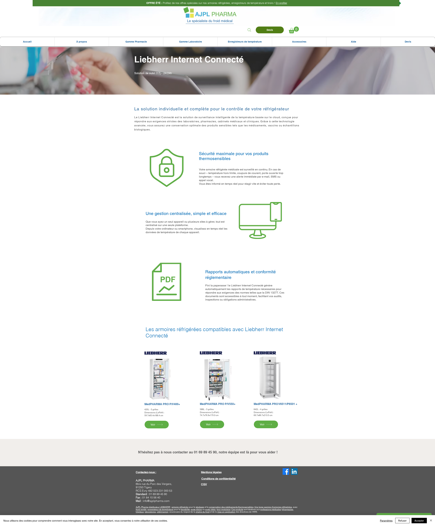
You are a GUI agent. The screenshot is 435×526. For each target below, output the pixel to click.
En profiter (280, 3)
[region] (161, 390)
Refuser (402, 520)
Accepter (419, 520)
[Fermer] (431, 520)
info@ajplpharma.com (156, 501)
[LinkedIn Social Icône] (294, 471)
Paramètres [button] (386, 520)
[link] (294, 30)
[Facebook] (286, 471)
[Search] (249, 30)
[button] (81, 41)
